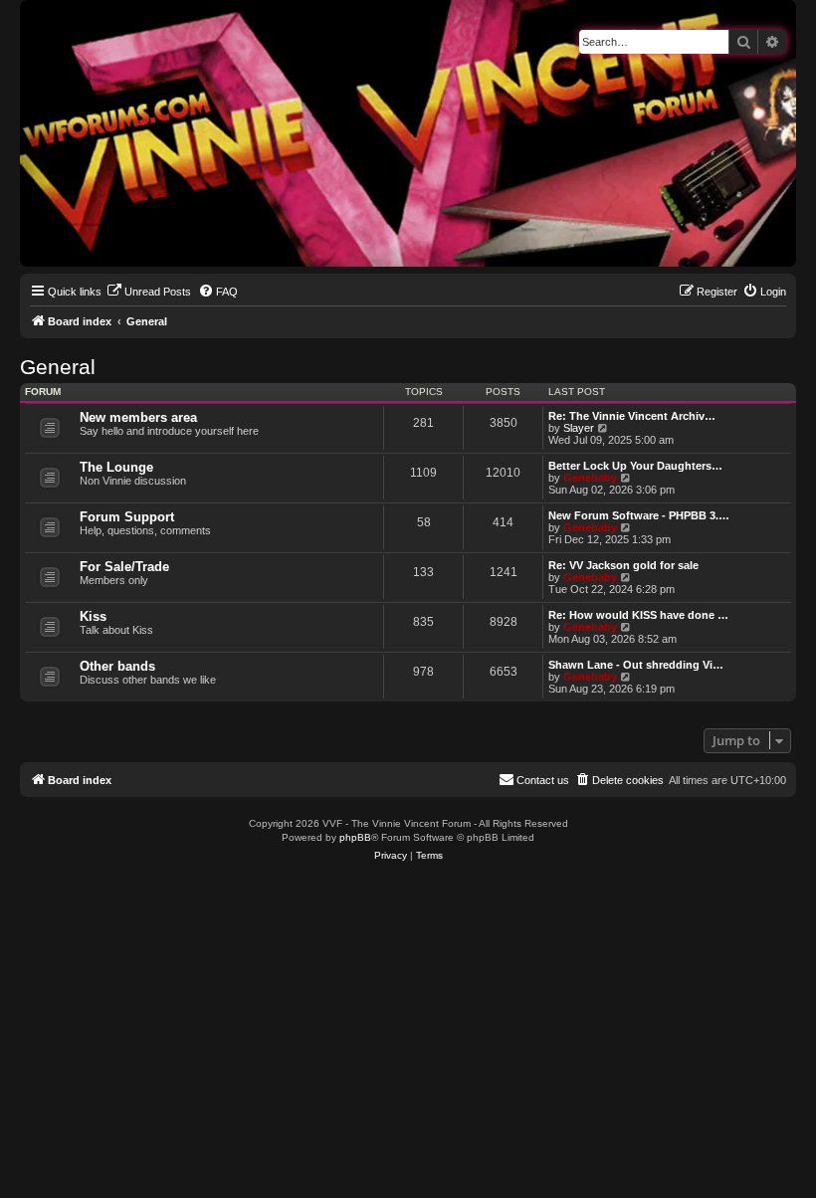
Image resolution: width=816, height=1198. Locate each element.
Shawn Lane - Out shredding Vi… (635, 665)
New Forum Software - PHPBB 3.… (638, 515)
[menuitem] (148, 291)
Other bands (117, 666)
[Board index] (36, 5)
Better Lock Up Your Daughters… (635, 466)
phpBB (355, 837)
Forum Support (127, 516)
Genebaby (590, 478)
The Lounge (116, 467)
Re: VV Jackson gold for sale (623, 565)
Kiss (93, 616)
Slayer (578, 428)
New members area (138, 417)
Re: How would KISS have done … (638, 615)
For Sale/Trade (124, 566)
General (58, 366)
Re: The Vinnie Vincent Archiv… (631, 416)
